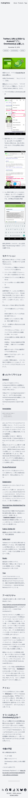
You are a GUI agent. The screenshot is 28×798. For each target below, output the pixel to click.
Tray (4, 573)
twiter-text (6, 539)
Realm (4, 558)
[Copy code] (24, 413)
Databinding (6, 482)
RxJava (5, 467)
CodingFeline (5, 3)
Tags (25, 3)
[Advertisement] (14, 21)
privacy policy (14, 795)
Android (6, 50)
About (15, 3)
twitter (22, 50)
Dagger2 (5, 379)
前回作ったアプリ (7, 532)
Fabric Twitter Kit (8, 529)
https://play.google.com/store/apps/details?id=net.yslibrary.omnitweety (13, 773)
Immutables (6, 409)
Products (20, 3)
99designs (8, 693)
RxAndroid (12, 467)
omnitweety (14, 50)
